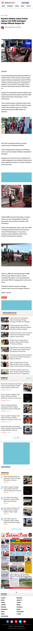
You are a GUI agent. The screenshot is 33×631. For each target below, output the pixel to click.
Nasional (3, 607)
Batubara (19, 598)
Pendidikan (4, 609)
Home (3, 6)
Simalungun (20, 611)
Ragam (18, 609)
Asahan (3, 598)
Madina (6, 15)
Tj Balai (19, 614)
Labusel (19, 602)
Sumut (3, 614)
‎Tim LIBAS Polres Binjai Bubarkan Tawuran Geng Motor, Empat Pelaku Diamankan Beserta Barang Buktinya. (12, 499)
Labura (3, 602)
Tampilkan (28, 378)
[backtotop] (16, 593)
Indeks (17, 6)
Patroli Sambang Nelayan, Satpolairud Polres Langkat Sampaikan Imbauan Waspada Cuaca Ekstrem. (10, 407)
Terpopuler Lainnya (16, 529)
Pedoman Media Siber (19, 626)
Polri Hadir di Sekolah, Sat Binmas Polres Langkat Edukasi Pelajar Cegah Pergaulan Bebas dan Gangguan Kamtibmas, (11, 385)
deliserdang (4, 616)
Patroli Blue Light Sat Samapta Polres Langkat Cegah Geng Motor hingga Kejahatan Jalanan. (11, 428)
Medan (18, 604)
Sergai (3, 611)
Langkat (3, 604)
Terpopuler (10, 6)
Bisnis (22, 6)
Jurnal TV (29, 6)
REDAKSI (11, 626)
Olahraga (19, 607)
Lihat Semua (16, 437)
